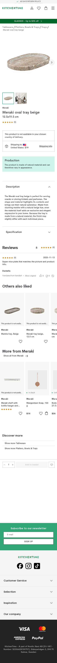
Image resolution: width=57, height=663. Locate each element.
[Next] (52, 62)
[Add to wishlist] (20, 341)
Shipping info (45, 146)
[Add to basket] (46, 413)
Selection (10, 591)
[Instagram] (28, 566)
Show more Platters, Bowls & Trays (21, 449)
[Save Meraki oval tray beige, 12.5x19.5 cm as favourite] (52, 465)
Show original (30, 276)
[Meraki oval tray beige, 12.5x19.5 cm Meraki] (28, 62)
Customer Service (15, 580)
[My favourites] (38, 8)
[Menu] (52, 8)
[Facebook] (20, 566)
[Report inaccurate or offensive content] (53, 276)
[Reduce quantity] (4, 465)
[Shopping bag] (45, 8)
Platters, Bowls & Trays (27, 27)
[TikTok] (37, 566)
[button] (9, 122)
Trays (44, 27)
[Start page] (12, 8)
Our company (12, 614)
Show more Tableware (15, 443)
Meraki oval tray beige (13, 30)
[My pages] (31, 8)
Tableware (7, 27)
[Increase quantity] (13, 465)
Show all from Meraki (14, 356)
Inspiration (10, 602)
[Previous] (5, 62)
